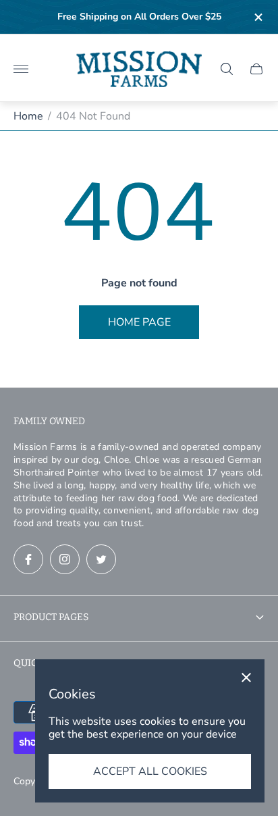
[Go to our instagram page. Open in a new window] (65, 559)
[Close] (246, 677)
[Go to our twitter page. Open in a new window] (101, 559)
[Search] (227, 69)
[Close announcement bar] (257, 17)
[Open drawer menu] (21, 69)
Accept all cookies (150, 771)
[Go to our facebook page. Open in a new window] (28, 559)
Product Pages (50, 617)
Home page (139, 322)
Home (28, 116)
